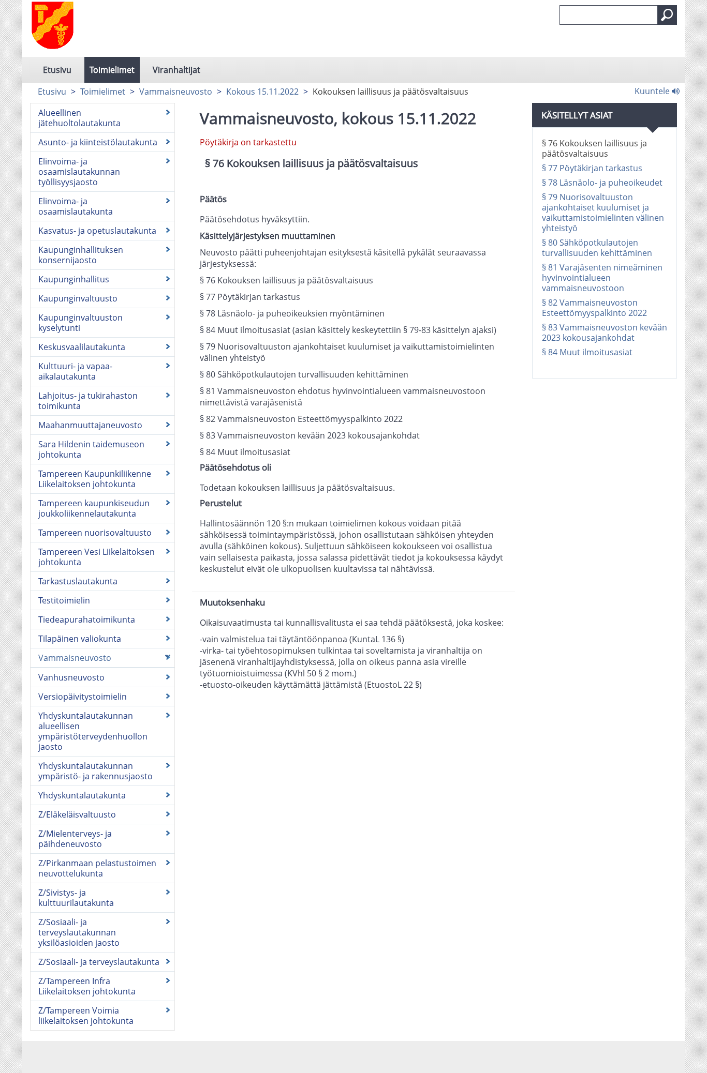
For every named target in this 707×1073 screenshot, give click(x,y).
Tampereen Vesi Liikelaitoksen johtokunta (96, 557)
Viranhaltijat (176, 69)
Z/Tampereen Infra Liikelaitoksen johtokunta (87, 986)
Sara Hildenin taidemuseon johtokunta (91, 449)
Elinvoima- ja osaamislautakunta (75, 206)
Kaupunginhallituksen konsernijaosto (80, 255)
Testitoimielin (64, 600)
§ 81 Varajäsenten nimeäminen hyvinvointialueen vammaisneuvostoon (602, 277)
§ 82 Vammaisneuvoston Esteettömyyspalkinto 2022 (594, 307)
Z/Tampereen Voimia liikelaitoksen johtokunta (86, 1015)
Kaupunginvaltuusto (77, 298)
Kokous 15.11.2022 (262, 91)
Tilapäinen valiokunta (79, 638)
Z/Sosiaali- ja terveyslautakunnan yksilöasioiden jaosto (79, 932)
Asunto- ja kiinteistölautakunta (97, 142)
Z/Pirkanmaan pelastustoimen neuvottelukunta (97, 868)
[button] (667, 15)
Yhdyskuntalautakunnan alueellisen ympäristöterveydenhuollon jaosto (93, 731)
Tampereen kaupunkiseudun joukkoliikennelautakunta (94, 508)
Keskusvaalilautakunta (81, 347)
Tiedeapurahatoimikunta (86, 619)
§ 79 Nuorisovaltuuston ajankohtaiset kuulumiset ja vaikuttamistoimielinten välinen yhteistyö (603, 212)
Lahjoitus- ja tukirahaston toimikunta (88, 401)
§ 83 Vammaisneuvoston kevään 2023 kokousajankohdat (604, 332)
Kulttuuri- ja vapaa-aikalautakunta (75, 371)
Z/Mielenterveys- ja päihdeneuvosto (75, 839)
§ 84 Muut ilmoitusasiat (587, 352)
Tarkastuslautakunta (77, 581)
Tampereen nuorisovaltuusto (95, 532)
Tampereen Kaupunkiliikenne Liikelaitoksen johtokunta (94, 479)
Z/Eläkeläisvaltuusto (77, 814)
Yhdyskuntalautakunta (82, 795)
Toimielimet (112, 69)
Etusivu (57, 69)
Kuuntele (653, 90)
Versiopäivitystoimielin (82, 696)
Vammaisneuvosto (175, 91)
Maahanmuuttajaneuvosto (90, 425)
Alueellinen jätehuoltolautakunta (79, 118)
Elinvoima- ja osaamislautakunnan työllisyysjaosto (79, 172)
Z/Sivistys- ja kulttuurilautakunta (76, 898)
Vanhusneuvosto (71, 677)
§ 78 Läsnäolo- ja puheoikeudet (602, 182)
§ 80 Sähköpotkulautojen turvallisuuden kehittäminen (597, 247)
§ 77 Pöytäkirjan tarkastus (592, 168)
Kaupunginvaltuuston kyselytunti (80, 323)
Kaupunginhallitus (73, 279)
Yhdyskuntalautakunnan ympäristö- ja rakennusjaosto (95, 771)
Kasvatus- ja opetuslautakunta (97, 230)
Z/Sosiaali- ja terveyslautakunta (98, 962)
